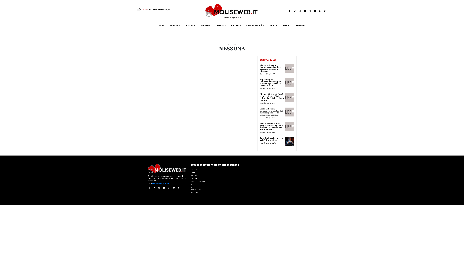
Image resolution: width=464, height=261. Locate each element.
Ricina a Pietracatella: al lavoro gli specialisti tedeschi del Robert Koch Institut (272, 97)
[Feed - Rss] (320, 11)
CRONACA (194, 172)
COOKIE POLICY (196, 190)
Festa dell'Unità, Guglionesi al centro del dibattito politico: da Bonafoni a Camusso (271, 112)
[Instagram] (299, 11)
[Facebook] (289, 11)
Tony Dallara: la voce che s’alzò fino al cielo (272, 139)
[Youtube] (315, 11)
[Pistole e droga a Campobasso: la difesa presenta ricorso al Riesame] (289, 68)
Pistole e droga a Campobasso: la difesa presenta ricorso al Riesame (270, 68)
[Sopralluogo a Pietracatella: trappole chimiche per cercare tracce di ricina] (289, 82)
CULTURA (194, 178)
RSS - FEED (194, 193)
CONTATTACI (195, 169)
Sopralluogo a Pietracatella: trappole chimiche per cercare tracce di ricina (270, 83)
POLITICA (194, 175)
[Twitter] (294, 11)
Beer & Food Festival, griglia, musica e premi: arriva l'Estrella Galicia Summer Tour (271, 126)
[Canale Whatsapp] (310, 11)
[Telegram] (304, 11)
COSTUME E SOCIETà (198, 181)
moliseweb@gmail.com (160, 183)
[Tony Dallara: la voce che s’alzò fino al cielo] (289, 141)
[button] (325, 11)
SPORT (193, 184)
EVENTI (193, 187)
